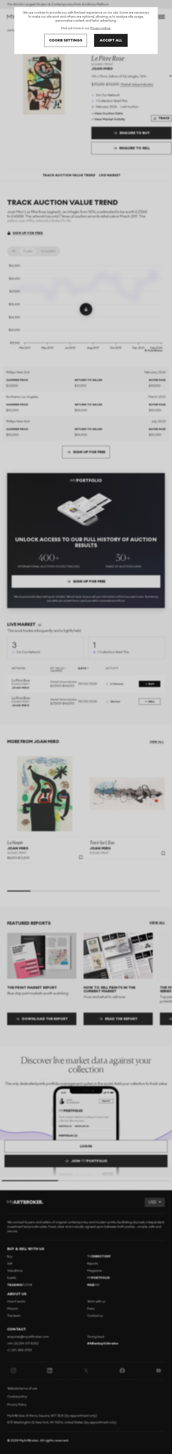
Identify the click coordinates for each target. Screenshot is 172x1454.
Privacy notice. (100, 28)
